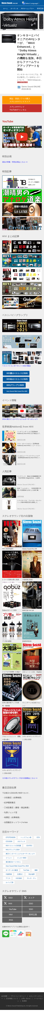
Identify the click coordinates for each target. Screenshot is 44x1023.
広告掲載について (12, 998)
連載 (36, 870)
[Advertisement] (22, 963)
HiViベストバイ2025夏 (13, 845)
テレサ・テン (31, 878)
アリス (8, 878)
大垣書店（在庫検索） (13, 797)
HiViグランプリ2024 (12, 850)
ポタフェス (21, 841)
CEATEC (29, 845)
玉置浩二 (20, 874)
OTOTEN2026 (10, 837)
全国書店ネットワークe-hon (16, 822)
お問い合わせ (26, 998)
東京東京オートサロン (13, 862)
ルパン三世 (9, 882)
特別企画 (7, 156)
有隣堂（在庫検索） (12, 817)
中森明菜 (9, 874)
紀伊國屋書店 (9, 802)
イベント (9, 858)
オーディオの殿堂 (12, 870)
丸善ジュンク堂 (10, 812)
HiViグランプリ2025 (15, 385)
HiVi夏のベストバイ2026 (17, 373)
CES (38, 837)
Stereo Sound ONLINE (30, 87)
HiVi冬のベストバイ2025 (17, 379)
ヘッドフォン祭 (26, 837)
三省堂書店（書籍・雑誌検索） (17, 807)
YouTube (26, 870)
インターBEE (21, 858)
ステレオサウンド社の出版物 (17, 516)
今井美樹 (19, 878)
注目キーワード (10, 832)
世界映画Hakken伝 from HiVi (17, 426)
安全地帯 (32, 874)
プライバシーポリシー (18, 996)
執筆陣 (24, 1001)
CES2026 (9, 841)
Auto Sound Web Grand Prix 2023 (17, 866)
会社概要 (4, 996)
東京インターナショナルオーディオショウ (20, 854)
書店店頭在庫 (9, 787)
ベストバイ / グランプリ (15, 315)
